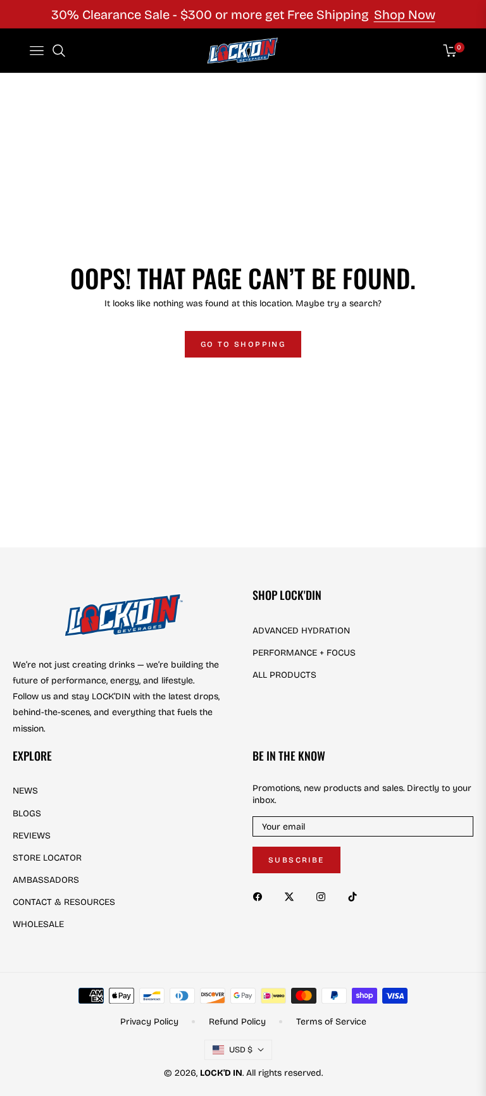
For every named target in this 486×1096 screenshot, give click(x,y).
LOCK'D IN (221, 1073)
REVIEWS (32, 835)
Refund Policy (237, 1021)
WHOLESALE (38, 924)
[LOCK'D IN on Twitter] (292, 896)
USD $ (240, 1050)
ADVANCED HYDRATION (301, 630)
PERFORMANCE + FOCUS (304, 652)
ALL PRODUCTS (284, 674)
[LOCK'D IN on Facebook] (260, 896)
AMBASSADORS (46, 880)
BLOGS (27, 813)
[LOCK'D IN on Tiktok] (355, 896)
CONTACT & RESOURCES (64, 902)
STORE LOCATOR (47, 857)
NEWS (25, 790)
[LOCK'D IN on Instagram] (324, 896)
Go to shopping (243, 344)
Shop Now (404, 14)
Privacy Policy (149, 1021)
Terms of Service (331, 1021)
